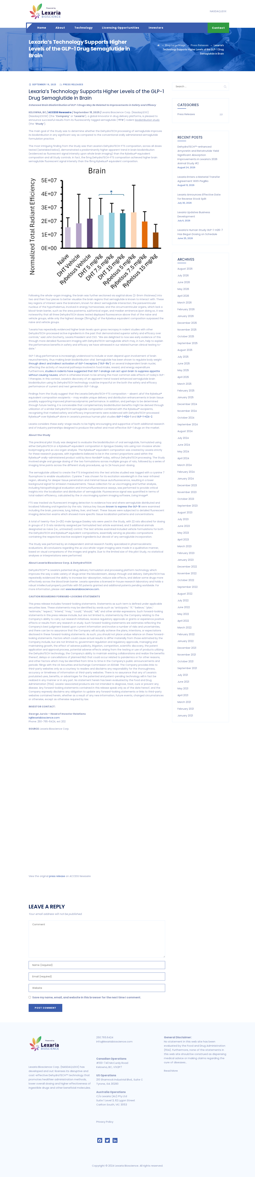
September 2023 (187, 505)
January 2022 (185, 641)
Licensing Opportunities (120, 28)
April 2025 (183, 377)
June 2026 (183, 282)
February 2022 (185, 634)
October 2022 (185, 580)
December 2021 (186, 648)
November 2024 (187, 411)
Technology (83, 28)
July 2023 (183, 519)
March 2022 (184, 627)
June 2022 (183, 607)
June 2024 (183, 444)
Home (41, 28)
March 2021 (184, 702)
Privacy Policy (104, 1122)
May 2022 (183, 614)
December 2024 (187, 404)
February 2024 (186, 472)
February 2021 (185, 709)
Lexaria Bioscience (126, 1165)
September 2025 (187, 343)
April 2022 (183, 621)
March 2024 (184, 465)
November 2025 (187, 329)
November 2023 (187, 492)
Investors (156, 28)
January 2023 (185, 560)
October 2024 (185, 417)
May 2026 (183, 289)
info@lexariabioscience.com (114, 1041)
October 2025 (185, 336)
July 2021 (182, 675)
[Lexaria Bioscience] (45, 11)
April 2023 (183, 539)
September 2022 (187, 587)
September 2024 (187, 424)
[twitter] (107, 1140)
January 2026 (185, 316)
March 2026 (184, 302)
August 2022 (184, 593)
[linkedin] (115, 1140)
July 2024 (183, 438)
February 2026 (186, 309)
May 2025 (183, 370)
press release (57, 876)
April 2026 (183, 296)
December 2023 (187, 485)
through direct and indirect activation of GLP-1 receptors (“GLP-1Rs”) (70, 363)
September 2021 (187, 668)
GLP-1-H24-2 (144, 416)
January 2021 (185, 715)
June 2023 (183, 526)
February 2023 (185, 553)
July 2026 (183, 275)
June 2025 (183, 363)
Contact (218, 28)
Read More (171, 1070)
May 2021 (182, 688)
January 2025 (185, 397)
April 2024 (183, 458)
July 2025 (183, 356)
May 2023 (183, 533)
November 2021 (186, 654)
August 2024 (185, 431)
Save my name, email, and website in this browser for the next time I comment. (86, 997)
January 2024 (185, 478)
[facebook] (99, 1140)
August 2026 (185, 268)
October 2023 (185, 499)
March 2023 (184, 546)
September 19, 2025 (44, 84)
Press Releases (73, 84)
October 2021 (185, 661)
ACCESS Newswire (60, 112)
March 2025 (184, 384)
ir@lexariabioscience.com (44, 717)
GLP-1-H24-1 (123, 416)
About (60, 28)
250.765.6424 (104, 1037)
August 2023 (184, 512)
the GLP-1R (134, 506)
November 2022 (187, 573)
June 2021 (183, 681)
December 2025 (187, 323)
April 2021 (182, 695)
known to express (116, 506)
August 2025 (184, 350)
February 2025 (185, 390)
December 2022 (187, 566)
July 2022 (183, 600)
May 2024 (183, 451)
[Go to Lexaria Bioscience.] (158, 45)
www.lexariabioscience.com (82, 589)
